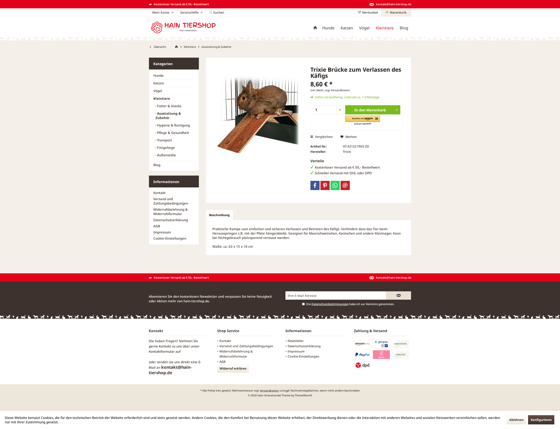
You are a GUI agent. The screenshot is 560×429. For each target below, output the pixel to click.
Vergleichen (323, 137)
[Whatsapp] (335, 185)
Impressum (162, 232)
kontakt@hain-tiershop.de (170, 370)
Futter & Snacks (168, 106)
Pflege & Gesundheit (172, 132)
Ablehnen (516, 420)
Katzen (158, 83)
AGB (156, 226)
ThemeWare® (303, 395)
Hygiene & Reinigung (173, 125)
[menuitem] (396, 12)
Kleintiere (161, 98)
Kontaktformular (162, 351)
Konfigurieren (541, 420)
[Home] (315, 27)
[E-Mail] (345, 185)
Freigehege (165, 147)
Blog (156, 165)
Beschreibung (219, 215)
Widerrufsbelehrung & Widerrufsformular (170, 211)
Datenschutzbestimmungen (330, 304)
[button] (362, 120)
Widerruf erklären (233, 368)
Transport (164, 140)
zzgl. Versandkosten (337, 90)
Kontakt (159, 192)
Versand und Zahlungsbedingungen (170, 201)
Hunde (158, 75)
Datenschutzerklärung (170, 220)
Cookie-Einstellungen (169, 238)
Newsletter (296, 341)
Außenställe (166, 155)
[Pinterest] (325, 185)
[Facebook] (315, 185)
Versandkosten (269, 390)
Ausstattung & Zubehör (168, 115)
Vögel (157, 91)
